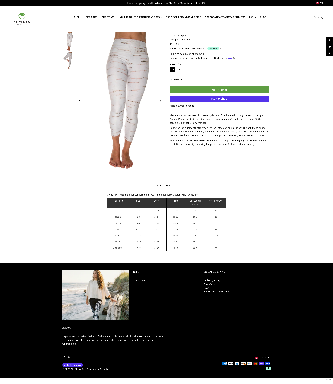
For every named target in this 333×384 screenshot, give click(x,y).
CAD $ (324, 3)
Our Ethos (107, 17)
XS (172, 69)
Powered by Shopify (97, 369)
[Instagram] (69, 357)
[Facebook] (64, 357)
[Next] (160, 101)
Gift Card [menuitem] (92, 17)
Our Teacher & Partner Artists (140, 17)
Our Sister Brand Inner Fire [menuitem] (183, 17)
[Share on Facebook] (329, 40)
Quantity (176, 79)
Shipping (174, 54)
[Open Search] (315, 17)
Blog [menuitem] (263, 17)
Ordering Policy (212, 280)
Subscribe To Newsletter (217, 291)
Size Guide (163, 185)
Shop (76, 17)
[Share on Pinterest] (329, 53)
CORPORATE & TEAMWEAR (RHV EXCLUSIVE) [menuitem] (229, 17)
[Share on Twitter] (329, 46)
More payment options (182, 106)
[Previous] (80, 101)
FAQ (206, 288)
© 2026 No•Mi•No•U (73, 369)
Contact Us (139, 280)
